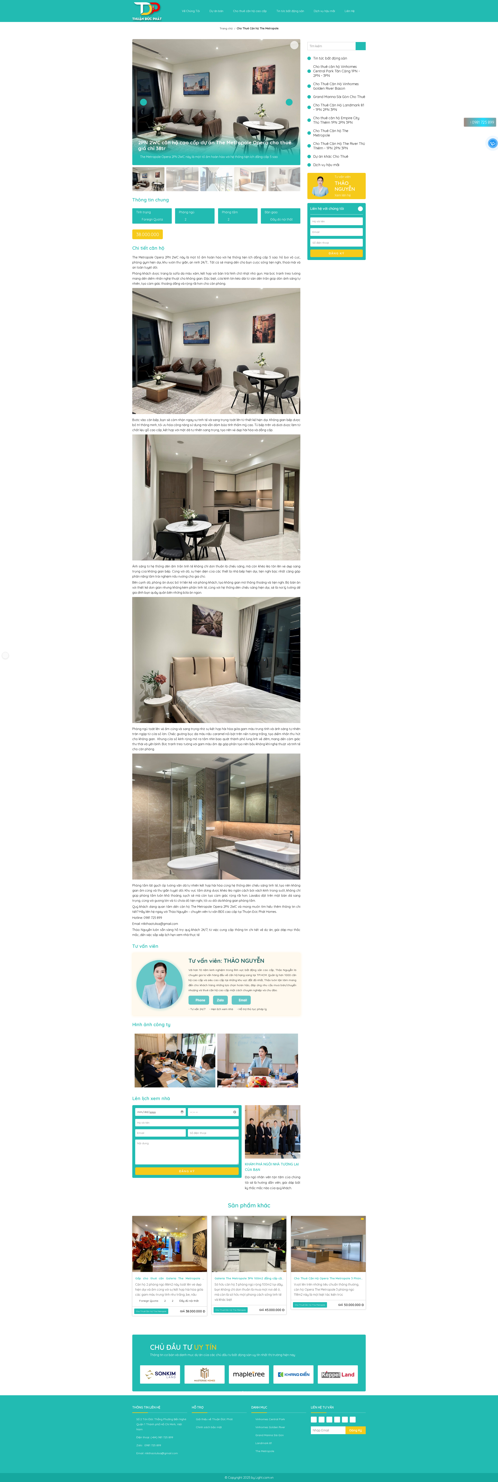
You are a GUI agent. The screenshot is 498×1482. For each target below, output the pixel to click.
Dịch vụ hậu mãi (326, 165)
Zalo (220, 1000)
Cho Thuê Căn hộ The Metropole (258, 28)
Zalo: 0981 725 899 (148, 1445)
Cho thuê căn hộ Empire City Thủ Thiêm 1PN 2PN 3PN (336, 120)
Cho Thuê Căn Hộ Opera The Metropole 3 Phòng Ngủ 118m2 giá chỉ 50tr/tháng (169, 1279)
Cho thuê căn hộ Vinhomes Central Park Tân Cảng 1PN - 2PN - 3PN (336, 71)
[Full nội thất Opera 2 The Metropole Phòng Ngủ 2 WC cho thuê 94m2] (328, 1244)
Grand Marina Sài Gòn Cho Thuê (339, 97)
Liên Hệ (349, 11)
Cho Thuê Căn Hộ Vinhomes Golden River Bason (336, 86)
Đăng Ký (355, 1430)
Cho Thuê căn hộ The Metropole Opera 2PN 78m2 (249, 1279)
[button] (143, 102)
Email (243, 1000)
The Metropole (264, 1451)
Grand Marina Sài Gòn (269, 1435)
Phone (200, 1000)
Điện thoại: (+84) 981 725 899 (154, 1437)
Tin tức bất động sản (290, 11)
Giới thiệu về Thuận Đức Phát (214, 1419)
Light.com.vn (265, 1477)
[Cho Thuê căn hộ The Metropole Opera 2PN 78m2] (249, 1244)
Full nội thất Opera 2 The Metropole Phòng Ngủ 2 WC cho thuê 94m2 (328, 1279)
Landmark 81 (263, 1443)
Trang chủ (226, 28)
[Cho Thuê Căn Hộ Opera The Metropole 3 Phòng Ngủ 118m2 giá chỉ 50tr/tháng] (169, 1244)
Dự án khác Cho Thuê (330, 156)
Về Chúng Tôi (191, 11)
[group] (160, 1374)
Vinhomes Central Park (270, 1419)
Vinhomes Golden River (270, 1427)
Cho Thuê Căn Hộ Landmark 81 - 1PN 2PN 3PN (338, 107)
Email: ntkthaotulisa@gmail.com (157, 1453)
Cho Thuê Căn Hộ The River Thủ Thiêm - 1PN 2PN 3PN (339, 145)
